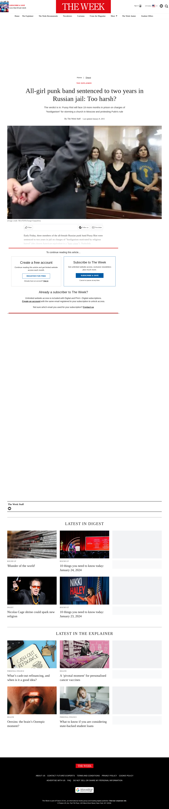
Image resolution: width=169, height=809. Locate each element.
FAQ (69, 780)
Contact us (88, 307)
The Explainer (27, 16)
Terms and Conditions (88, 776)
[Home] (16, 16)
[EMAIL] (10, 508)
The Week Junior (129, 16)
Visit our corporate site (117, 801)
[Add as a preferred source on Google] (84, 790)
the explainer (84, 83)
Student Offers (147, 16)
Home (79, 77)
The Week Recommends (48, 16)
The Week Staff (74, 119)
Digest (88, 77)
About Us (40, 776)
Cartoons (80, 16)
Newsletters (67, 16)
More (113, 16)
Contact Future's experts (61, 776)
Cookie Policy (126, 776)
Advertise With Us (56, 780)
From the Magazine (97, 16)
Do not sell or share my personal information (97, 780)
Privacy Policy (109, 776)
